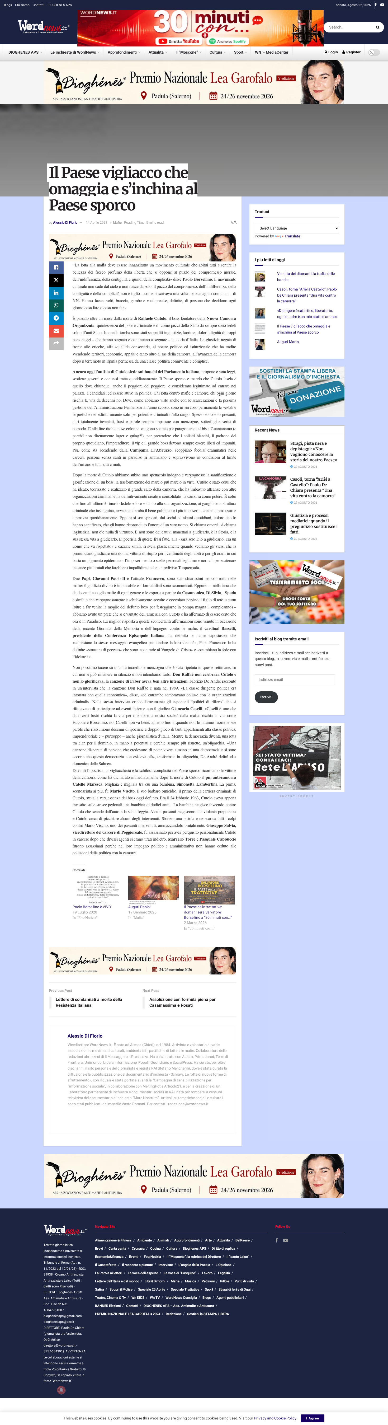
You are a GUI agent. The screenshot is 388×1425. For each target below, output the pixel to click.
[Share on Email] (56, 331)
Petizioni (208, 1281)
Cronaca (138, 1248)
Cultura (216, 52)
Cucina (155, 1248)
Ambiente (144, 1240)
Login (333, 52)
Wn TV (155, 1297)
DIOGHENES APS (60, 5)
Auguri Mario (288, 342)
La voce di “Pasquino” (180, 1273)
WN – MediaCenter (271, 52)
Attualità (156, 52)
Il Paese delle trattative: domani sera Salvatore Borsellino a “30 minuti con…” (208, 912)
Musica (190, 1281)
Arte (208, 1240)
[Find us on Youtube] (382, 5)
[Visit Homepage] (37, 27)
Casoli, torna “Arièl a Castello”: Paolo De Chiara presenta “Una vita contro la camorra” (307, 295)
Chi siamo (22, 5)
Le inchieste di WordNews (73, 52)
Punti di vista (244, 1281)
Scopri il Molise (121, 1289)
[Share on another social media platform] (56, 344)
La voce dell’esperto (143, 1273)
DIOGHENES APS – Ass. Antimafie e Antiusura (179, 1305)
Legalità (224, 1273)
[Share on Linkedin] (56, 293)
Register (353, 52)
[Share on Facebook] (56, 267)
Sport (238, 52)
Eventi (133, 1256)
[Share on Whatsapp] (56, 305)
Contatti (38, 5)
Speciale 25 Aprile (151, 1289)
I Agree (312, 1418)
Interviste (165, 1264)
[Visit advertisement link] (200, 27)
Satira (99, 1289)
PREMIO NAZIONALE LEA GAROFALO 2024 (127, 1313)
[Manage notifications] (61, 1390)
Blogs (8, 5)
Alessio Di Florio (65, 222)
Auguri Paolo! (139, 907)
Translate (292, 236)
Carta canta (117, 1248)
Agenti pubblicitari (230, 1297)
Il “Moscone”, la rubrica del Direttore (194, 1256)
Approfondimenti (122, 52)
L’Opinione (223, 1264)
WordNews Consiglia (181, 1297)
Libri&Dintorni (155, 1281)
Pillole (224, 1281)
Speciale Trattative (185, 1289)
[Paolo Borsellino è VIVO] (98, 890)
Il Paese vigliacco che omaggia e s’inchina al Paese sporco (303, 329)
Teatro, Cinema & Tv (110, 1297)
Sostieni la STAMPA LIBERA (208, 1313)
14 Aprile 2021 (96, 222)
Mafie (117, 222)
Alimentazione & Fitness (113, 1240)
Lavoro (207, 1273)
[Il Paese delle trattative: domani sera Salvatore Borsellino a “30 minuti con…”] (209, 890)
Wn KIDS (137, 1297)
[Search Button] (378, 27)
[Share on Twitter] (56, 280)
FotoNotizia (152, 1256)
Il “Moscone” (187, 52)
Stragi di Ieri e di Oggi (234, 1289)
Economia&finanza (109, 1256)
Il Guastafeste (105, 1264)
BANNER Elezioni (108, 1305)
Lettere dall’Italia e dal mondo (117, 1281)
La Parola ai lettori (108, 1273)
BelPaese (242, 1240)
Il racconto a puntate (137, 1264)
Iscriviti (266, 697)
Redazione (174, 1313)
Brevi (99, 1248)
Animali (163, 1240)
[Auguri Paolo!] (153, 890)
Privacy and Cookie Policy (275, 1418)
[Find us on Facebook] (376, 5)
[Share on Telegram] (56, 318)
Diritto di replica (223, 1248)
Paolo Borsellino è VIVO (92, 907)
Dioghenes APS (194, 1248)
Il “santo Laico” (237, 1256)
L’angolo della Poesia (194, 1264)
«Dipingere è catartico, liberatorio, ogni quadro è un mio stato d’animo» (307, 313)
